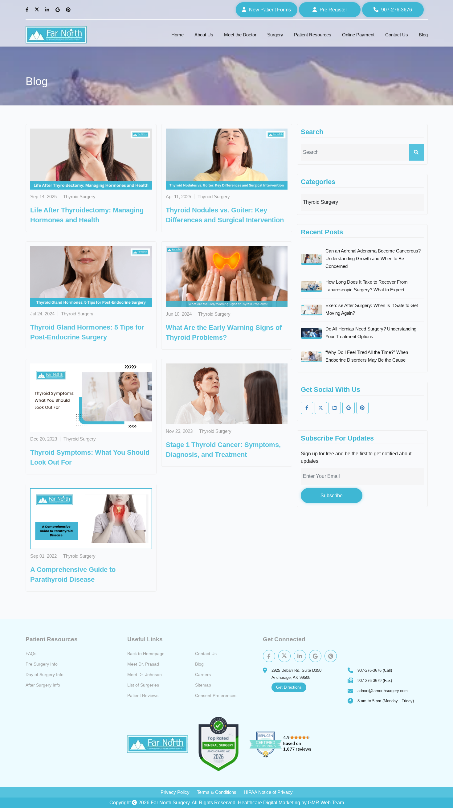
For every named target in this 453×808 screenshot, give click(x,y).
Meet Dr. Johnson (144, 674)
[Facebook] (28, 10)
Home (177, 34)
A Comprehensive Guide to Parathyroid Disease (73, 574)
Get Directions (289, 687)
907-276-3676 (369, 670)
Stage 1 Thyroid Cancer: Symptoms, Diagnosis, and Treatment (223, 449)
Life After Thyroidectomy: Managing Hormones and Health (87, 215)
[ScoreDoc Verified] (218, 744)
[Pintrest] (330, 656)
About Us (203, 34)
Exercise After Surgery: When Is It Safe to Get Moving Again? (371, 309)
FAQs (31, 653)
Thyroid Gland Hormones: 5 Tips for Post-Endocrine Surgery (87, 332)
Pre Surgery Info (42, 664)
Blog (423, 34)
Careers (203, 674)
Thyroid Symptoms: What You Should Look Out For (89, 457)
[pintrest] (362, 408)
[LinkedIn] (48, 10)
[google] (348, 408)
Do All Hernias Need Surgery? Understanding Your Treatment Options (370, 332)
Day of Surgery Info (44, 674)
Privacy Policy (175, 792)
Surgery (275, 34)
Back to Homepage (146, 653)
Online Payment (358, 34)
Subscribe (331, 495)
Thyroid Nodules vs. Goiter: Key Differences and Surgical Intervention (225, 215)
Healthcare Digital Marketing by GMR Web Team (291, 802)
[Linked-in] (335, 408)
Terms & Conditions (216, 792)
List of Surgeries (143, 685)
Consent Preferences (215, 695)
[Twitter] (38, 10)
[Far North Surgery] (56, 34)
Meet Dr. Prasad (143, 664)
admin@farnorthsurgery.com (382, 690)
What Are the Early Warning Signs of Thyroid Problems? (224, 332)
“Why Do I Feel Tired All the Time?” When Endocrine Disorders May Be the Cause (366, 356)
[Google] (58, 10)
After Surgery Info (43, 685)
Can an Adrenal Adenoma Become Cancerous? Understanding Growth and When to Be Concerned (373, 258)
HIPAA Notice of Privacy (268, 792)
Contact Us (396, 34)
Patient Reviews (142, 695)
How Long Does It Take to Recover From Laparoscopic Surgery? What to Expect (366, 285)
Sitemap (203, 685)
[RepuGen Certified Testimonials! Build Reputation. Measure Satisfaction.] (287, 744)
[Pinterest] (69, 10)
